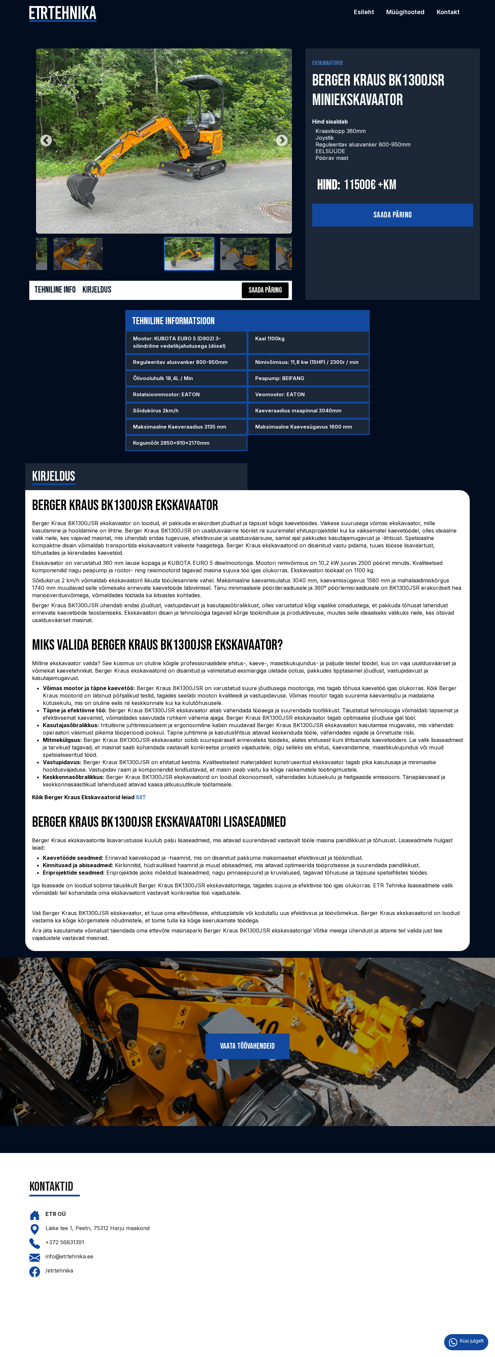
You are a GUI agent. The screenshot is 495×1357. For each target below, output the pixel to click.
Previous (46, 141)
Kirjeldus (96, 290)
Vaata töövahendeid (247, 1046)
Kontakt (448, 11)
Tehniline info (55, 290)
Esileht (364, 11)
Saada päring (392, 215)
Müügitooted (405, 11)
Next (282, 141)
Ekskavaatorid (327, 63)
